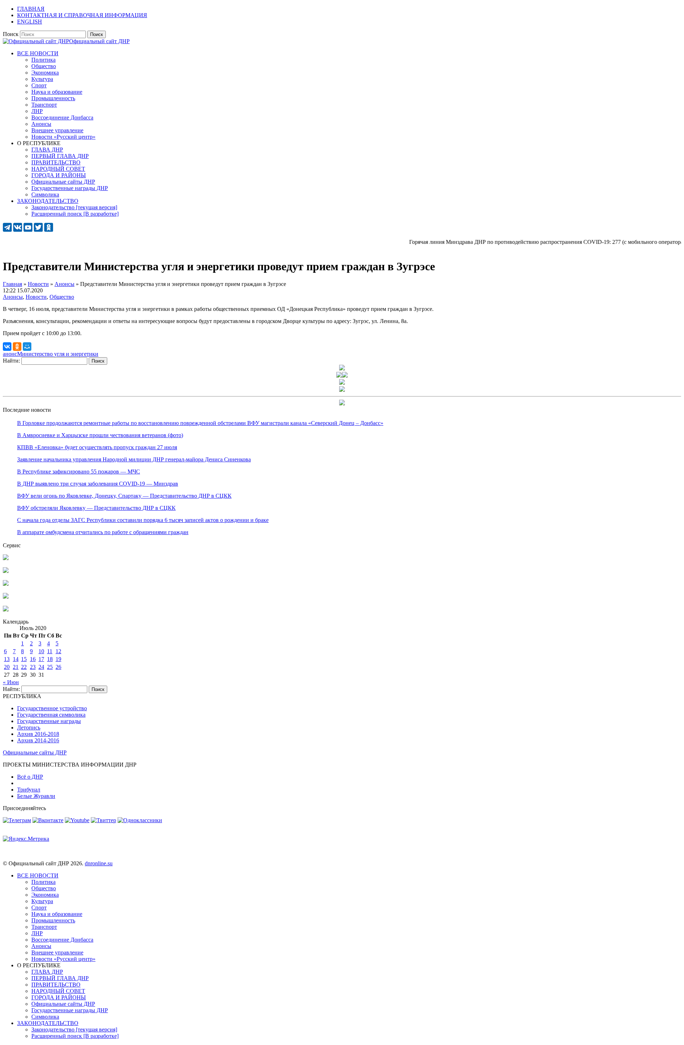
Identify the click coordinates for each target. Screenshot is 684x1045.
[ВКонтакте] (7, 346)
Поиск (11, 34)
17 (41, 659)
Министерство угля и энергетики (57, 354)
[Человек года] (345, 376)
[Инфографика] (6, 609)
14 (16, 659)
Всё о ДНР (30, 777)
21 (16, 667)
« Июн (11, 682)
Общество (62, 297)
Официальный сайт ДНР (99, 41)
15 (24, 659)
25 (50, 667)
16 (33, 659)
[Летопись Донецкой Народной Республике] (6, 597)
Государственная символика (51, 715)
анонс (10, 354)
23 (33, 667)
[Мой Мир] (27, 346)
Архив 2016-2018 (38, 734)
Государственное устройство (52, 708)
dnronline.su (99, 863)
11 (49, 651)
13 (7, 659)
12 (58, 651)
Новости (36, 297)
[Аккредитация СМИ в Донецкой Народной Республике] (6, 558)
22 (24, 667)
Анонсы (13, 297)
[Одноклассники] (17, 346)
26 (58, 667)
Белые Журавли (36, 796)
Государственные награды (49, 721)
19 (58, 659)
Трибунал (28, 790)
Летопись (28, 727)
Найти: (11, 361)
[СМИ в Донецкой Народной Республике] (6, 571)
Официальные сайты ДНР (35, 752)
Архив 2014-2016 (38, 740)
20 (7, 667)
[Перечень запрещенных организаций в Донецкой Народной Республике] (6, 584)
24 (41, 667)
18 (50, 659)
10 (41, 651)
